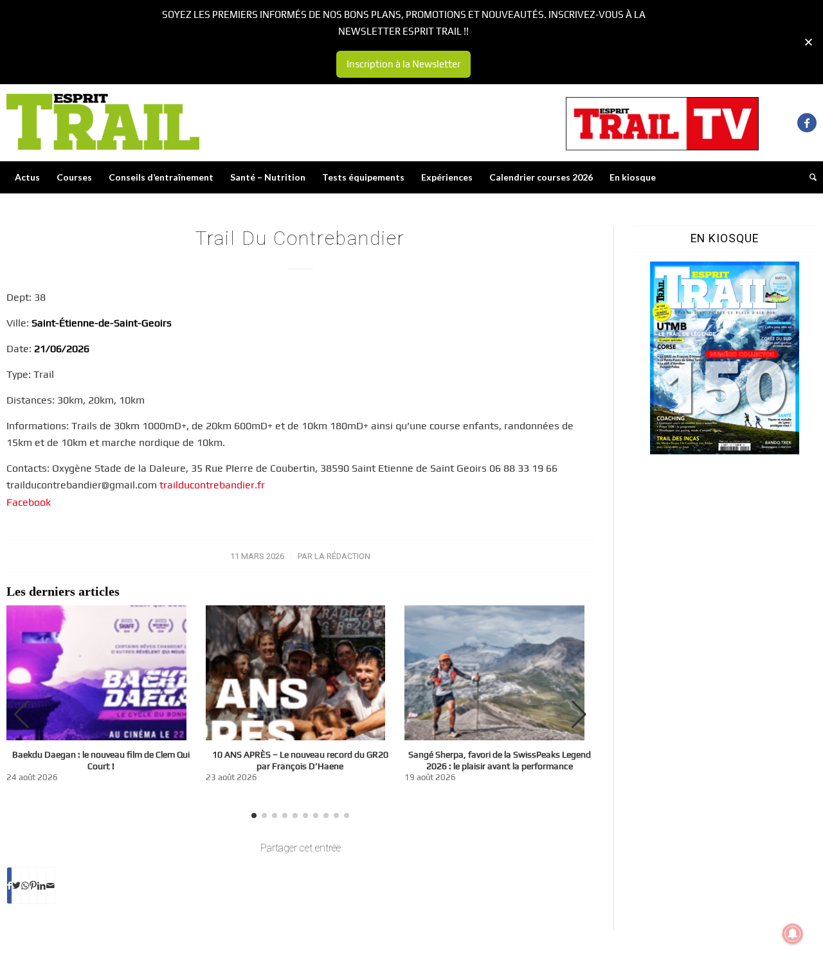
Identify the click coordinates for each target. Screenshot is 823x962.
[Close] (808, 42)
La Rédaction (342, 556)
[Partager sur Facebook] (9, 886)
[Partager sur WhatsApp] (25, 886)
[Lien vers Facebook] (807, 122)
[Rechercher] (809, 177)
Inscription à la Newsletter (403, 63)
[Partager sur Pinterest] (33, 886)
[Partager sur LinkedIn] (41, 886)
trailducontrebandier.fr (212, 485)
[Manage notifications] (792, 933)
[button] (579, 714)
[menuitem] (27, 177)
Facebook (28, 502)
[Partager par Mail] (50, 886)
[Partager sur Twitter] (16, 886)
